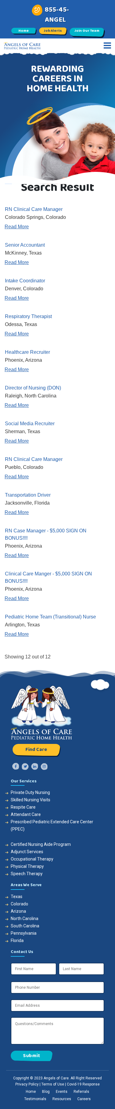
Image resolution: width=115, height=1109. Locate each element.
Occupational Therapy (32, 859)
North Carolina (24, 918)
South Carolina (25, 925)
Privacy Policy (27, 1084)
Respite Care (23, 807)
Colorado (19, 903)
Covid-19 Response (83, 1084)
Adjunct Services (27, 851)
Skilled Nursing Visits (30, 799)
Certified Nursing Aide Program (41, 844)
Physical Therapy (27, 866)
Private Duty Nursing (30, 792)
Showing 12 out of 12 (28, 656)
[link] (57, 217)
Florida (17, 940)
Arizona (18, 911)
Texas (16, 896)
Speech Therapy (27, 873)
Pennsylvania (23, 933)
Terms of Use (52, 1084)
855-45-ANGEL (57, 14)
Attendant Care (26, 814)
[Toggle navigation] (107, 46)
